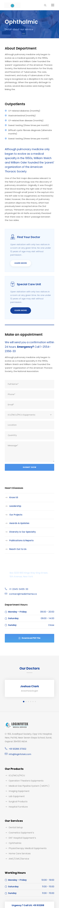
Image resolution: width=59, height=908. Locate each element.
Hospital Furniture (18, 806)
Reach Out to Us (17, 549)
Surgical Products (18, 801)
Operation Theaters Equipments (26, 780)
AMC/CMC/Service (19, 858)
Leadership (15, 506)
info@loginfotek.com (20, 754)
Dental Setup (16, 827)
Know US (13, 497)
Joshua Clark (29, 686)
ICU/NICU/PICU (17, 775)
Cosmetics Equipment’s (21, 832)
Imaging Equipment (19, 791)
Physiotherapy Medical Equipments (28, 848)
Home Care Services (20, 853)
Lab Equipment (17, 796)
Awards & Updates (19, 523)
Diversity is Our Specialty (22, 531)
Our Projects (15, 514)
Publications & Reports (21, 540)
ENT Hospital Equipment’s (22, 837)
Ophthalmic (15, 843)
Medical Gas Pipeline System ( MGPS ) (29, 785)
